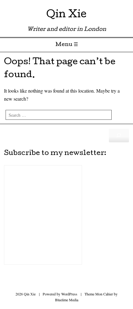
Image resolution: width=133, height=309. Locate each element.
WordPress (69, 293)
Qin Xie (66, 15)
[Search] (119, 135)
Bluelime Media (66, 299)
